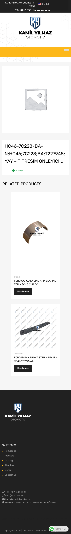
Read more (23, 291)
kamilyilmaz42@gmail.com (17, 499)
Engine (17, 277)
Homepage (10, 450)
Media (8, 470)
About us (9, 465)
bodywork (18, 354)
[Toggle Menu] (66, 51)
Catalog (9, 460)
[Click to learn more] (18, 412)
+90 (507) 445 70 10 (15, 492)
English (46, 4)
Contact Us (10, 474)
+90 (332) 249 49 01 (15, 495)
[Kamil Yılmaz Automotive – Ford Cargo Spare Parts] (35, 38)
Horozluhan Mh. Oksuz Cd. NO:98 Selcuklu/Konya (30, 502)
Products (9, 455)
